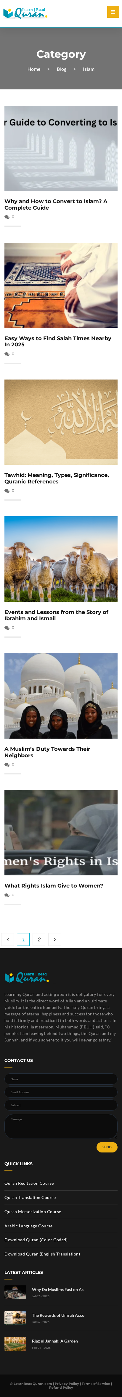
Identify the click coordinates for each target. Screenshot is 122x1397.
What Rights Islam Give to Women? (53, 885)
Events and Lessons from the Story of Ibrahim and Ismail (56, 615)
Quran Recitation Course (29, 1183)
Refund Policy (61, 1387)
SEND (107, 1147)
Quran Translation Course (30, 1197)
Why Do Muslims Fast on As (58, 1289)
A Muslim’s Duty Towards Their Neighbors (47, 752)
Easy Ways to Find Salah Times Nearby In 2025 (57, 341)
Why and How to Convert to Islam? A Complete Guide (55, 204)
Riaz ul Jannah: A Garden (55, 1340)
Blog (61, 69)
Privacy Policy (67, 1384)
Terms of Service (96, 1384)
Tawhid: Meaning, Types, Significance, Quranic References (56, 478)
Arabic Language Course (28, 1225)
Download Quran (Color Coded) (36, 1239)
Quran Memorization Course (32, 1211)
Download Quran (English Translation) (42, 1253)
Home (34, 69)
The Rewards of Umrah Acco (58, 1315)
